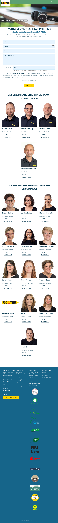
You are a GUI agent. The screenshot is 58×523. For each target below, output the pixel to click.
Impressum (45, 374)
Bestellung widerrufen (11, 397)
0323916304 (8, 137)
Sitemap (44, 372)
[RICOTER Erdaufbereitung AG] (5, 3)
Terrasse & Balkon (33, 372)
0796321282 (26, 177)
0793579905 (45, 137)
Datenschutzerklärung (19, 73)
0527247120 (45, 255)
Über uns (8, 20)
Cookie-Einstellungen (47, 377)
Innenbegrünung (33, 375)
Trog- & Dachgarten (34, 374)
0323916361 (8, 322)
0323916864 (45, 322)
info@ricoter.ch (7, 390)
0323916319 (8, 221)
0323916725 (26, 322)
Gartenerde (32, 377)
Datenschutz (45, 375)
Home (2, 20)
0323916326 (26, 355)
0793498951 (26, 137)
